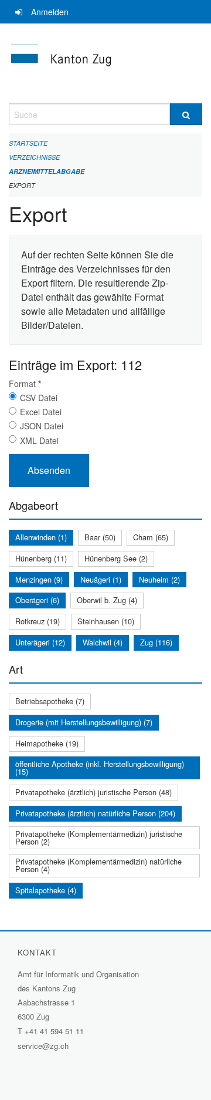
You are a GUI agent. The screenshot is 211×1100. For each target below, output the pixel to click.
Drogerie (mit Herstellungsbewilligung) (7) (83, 722)
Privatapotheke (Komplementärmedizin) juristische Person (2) (98, 837)
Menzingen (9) (39, 579)
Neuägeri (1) (100, 579)
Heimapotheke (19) (47, 743)
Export (22, 185)
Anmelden (50, 12)
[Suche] (186, 114)
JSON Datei (41, 426)
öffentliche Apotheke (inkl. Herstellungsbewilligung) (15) (99, 767)
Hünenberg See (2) (116, 558)
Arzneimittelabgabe (46, 171)
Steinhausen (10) (105, 621)
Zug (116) (156, 642)
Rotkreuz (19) (37, 621)
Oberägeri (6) (37, 599)
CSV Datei (38, 397)
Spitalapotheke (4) (45, 890)
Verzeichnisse (34, 157)
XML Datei (39, 440)
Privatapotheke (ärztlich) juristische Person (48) (93, 792)
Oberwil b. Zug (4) (107, 599)
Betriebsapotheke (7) (49, 701)
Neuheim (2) (159, 579)
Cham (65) (150, 537)
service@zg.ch (43, 1045)
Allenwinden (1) (41, 537)
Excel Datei (41, 412)
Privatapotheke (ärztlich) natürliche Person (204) (95, 813)
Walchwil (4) (102, 642)
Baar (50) (99, 537)
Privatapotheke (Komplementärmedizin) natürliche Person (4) (98, 865)
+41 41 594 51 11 (54, 1031)
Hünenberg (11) (41, 558)
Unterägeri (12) (40, 642)
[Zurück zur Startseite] (105, 63)
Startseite (28, 143)
